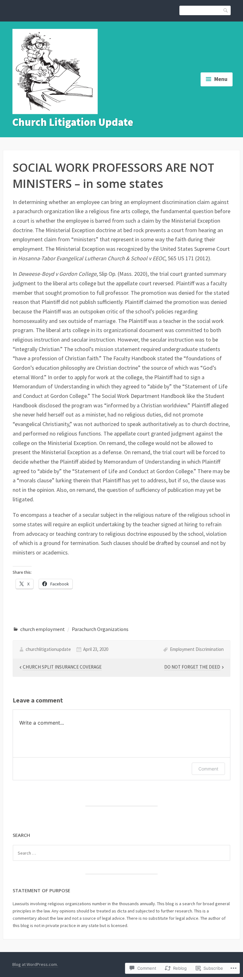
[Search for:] (121, 853)
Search (226, 10)
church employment (42, 629)
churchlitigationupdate (48, 649)
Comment (208, 768)
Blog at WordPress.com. (35, 964)
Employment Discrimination (197, 649)
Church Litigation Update (72, 122)
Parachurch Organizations (100, 629)
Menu (220, 79)
